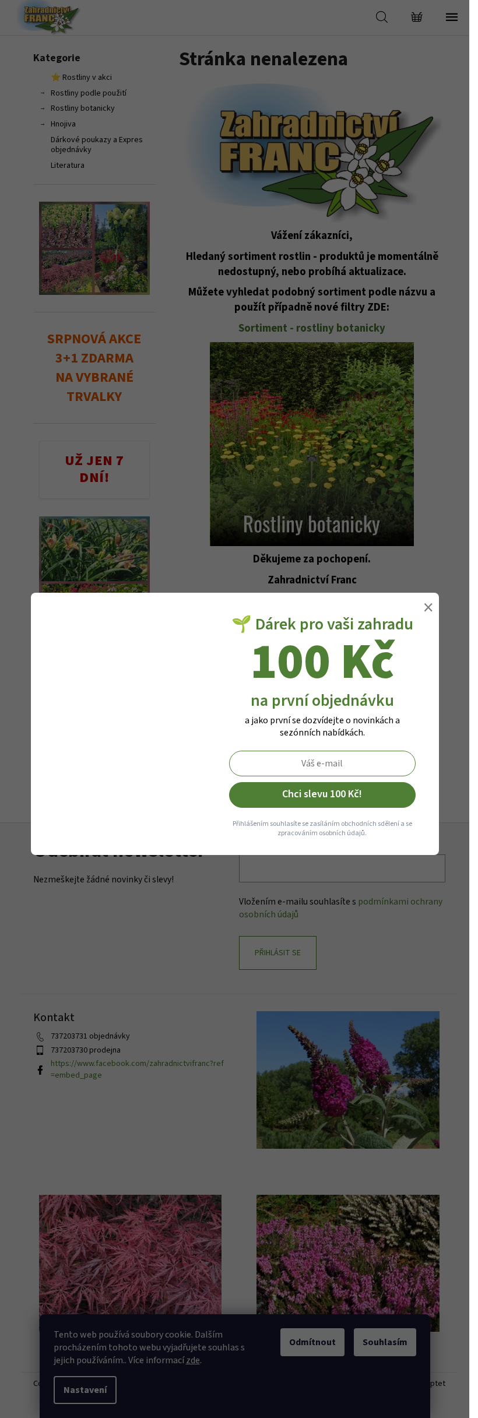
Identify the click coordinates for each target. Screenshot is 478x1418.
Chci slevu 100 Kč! (322, 794)
